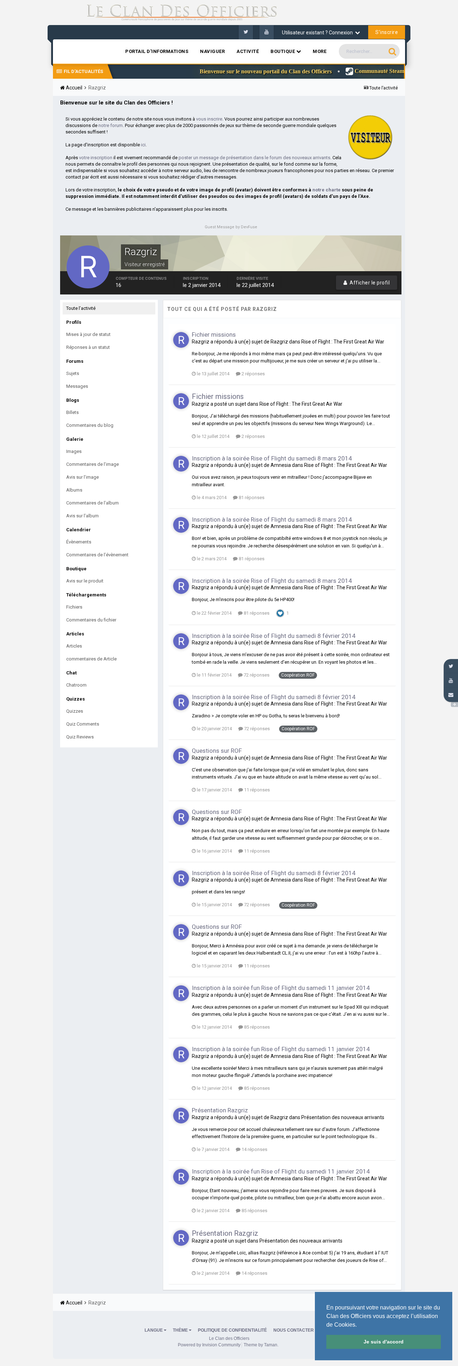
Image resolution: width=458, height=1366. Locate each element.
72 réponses (256, 675)
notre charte (326, 189)
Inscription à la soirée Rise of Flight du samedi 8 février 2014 (274, 635)
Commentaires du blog (89, 425)
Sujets (72, 373)
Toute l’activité (81, 308)
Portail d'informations (156, 51)
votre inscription (95, 157)
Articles (74, 646)
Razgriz (200, 342)
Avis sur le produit (84, 581)
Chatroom (76, 685)
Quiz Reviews (80, 737)
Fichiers (74, 607)
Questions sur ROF (217, 750)
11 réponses (256, 789)
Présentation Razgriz (220, 1110)
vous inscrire (209, 119)
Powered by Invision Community (209, 1344)
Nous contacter (293, 1330)
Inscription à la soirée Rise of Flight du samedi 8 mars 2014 (272, 458)
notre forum (110, 125)
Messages (77, 386)
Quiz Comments (82, 724)
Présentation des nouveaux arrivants (342, 1117)
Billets (72, 412)
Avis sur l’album (82, 515)
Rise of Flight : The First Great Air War (342, 342)
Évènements (78, 542)
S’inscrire (386, 32)
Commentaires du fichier (91, 620)
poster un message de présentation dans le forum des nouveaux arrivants (254, 157)
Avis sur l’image (82, 477)
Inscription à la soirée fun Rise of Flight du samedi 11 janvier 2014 (281, 987)
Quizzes (74, 711)
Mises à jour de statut (88, 334)
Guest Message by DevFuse (231, 227)
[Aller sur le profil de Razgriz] (181, 340)
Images (74, 451)
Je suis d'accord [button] (384, 1342)
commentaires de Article (91, 659)
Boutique (283, 51)
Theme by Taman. (261, 1344)
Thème (181, 1330)
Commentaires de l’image (92, 464)
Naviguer (212, 51)
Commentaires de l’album (92, 503)
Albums (74, 490)
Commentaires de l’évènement (97, 554)
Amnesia (281, 465)
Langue (154, 1330)
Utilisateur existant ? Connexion (318, 32)
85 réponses (256, 1027)
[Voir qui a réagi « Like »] (280, 612)
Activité (248, 51)
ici (143, 144)
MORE (319, 51)
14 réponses (253, 1149)
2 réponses (252, 373)
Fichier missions (214, 334)
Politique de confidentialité (232, 1330)
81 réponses (251, 497)
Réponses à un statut (88, 347)
